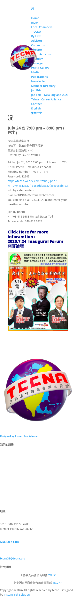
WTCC (52, 575)
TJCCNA (57, 582)
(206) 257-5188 (9, 542)
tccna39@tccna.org (12, 558)
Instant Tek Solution (17, 594)
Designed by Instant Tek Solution (19, 435)
